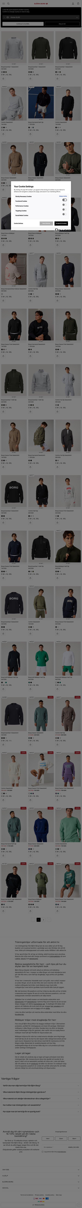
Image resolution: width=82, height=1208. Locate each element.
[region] (41, 205)
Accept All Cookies (61, 223)
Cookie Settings (18, 223)
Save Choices (46, 223)
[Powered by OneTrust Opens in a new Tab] (62, 229)
